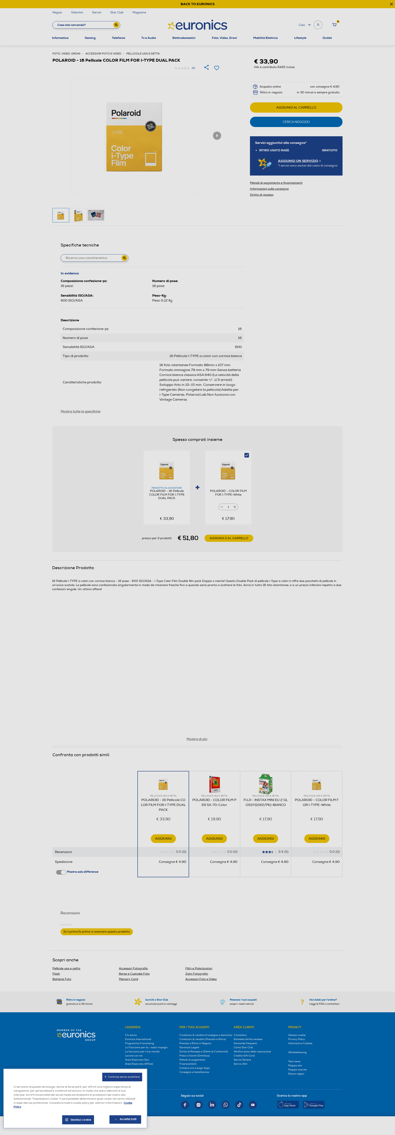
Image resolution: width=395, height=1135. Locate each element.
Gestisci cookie (81, 1119)
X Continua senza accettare (122, 1076)
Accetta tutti (128, 1119)
